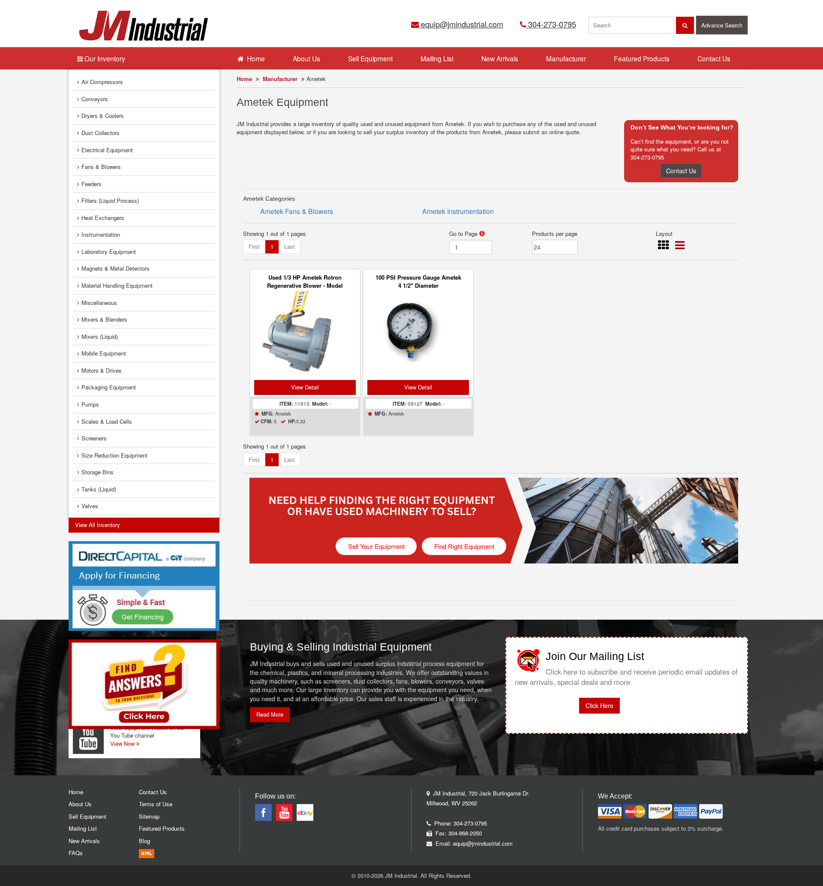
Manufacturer (280, 79)
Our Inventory (104, 58)
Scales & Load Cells (106, 421)
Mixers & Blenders (104, 319)
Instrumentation (100, 234)
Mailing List (437, 58)
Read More (269, 714)
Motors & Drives (101, 370)
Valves (89, 506)
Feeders (91, 184)
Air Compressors (102, 82)
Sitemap (149, 816)
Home (244, 79)
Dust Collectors (100, 133)
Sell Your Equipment (376, 546)
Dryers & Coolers (102, 116)
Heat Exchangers (102, 218)
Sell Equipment (370, 58)
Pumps (90, 404)
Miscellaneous (99, 302)
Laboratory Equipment (108, 251)
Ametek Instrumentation (458, 211)
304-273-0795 (551, 24)
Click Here (599, 705)
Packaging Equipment (108, 387)
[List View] (680, 247)
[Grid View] (663, 247)
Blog (144, 841)
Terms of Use (155, 804)
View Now (123, 743)
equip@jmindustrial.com (461, 24)
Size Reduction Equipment (114, 455)
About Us (306, 58)
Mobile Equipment (103, 353)
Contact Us (681, 170)
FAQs (76, 853)
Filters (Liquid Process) (110, 200)
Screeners (94, 438)
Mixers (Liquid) (99, 336)
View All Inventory (97, 525)
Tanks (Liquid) (98, 489)
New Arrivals (499, 58)
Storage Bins (97, 472)
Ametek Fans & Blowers (296, 211)
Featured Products (642, 58)
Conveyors (94, 99)
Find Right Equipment (464, 546)
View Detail (305, 387)
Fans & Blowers (101, 167)
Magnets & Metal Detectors (115, 268)
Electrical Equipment (107, 150)
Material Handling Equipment (117, 285)
